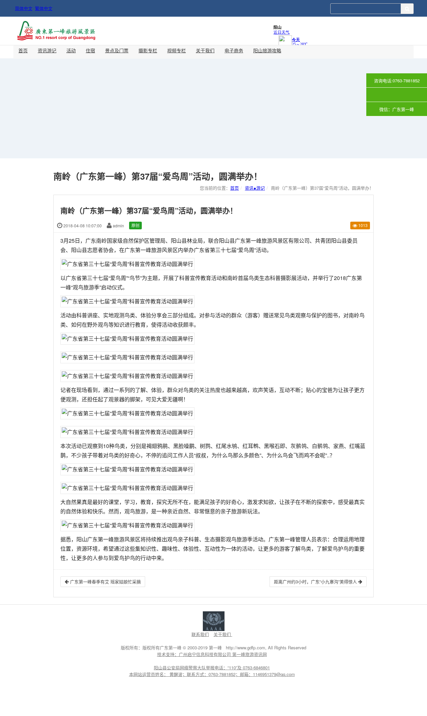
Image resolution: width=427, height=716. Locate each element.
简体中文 (23, 8)
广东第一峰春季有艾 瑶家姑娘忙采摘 (105, 581)
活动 (71, 50)
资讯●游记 (255, 188)
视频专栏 (176, 50)
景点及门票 (116, 50)
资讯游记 (47, 50)
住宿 (90, 50)
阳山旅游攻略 (267, 50)
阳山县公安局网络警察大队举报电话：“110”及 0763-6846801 (212, 667)
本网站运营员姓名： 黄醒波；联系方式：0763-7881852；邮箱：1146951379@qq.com (212, 674)
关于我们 (205, 50)
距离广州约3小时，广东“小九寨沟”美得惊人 (316, 581)
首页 (23, 50)
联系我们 (200, 634)
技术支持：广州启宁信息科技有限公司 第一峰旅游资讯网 (212, 654)
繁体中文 (43, 8)
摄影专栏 (147, 50)
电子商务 (234, 50)
